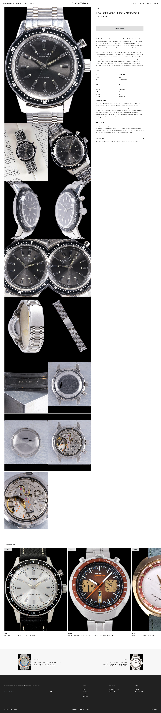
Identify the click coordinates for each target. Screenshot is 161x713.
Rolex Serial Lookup (114, 689)
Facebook (81, 709)
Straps (26, 3)
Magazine (19, 3)
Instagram (74, 709)
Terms (11, 709)
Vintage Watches (8, 3)
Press (84, 694)
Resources (112, 685)
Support (137, 685)
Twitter (87, 709)
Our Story (85, 692)
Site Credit (154, 709)
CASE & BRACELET (101, 100)
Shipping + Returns (140, 692)
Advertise (85, 696)
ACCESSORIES (100, 138)
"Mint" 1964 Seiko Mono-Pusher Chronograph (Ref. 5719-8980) (19, 635)
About (84, 685)
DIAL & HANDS (100, 122)
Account (149, 3)
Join (51, 691)
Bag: (156, 3)
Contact (137, 689)
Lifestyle (33, 3)
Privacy (15, 709)
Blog (84, 689)
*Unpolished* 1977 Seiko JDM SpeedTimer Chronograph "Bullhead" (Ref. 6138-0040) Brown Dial (91, 635)
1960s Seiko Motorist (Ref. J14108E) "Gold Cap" (143, 635)
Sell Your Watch (113, 692)
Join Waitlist (119, 28)
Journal (141, 3)
